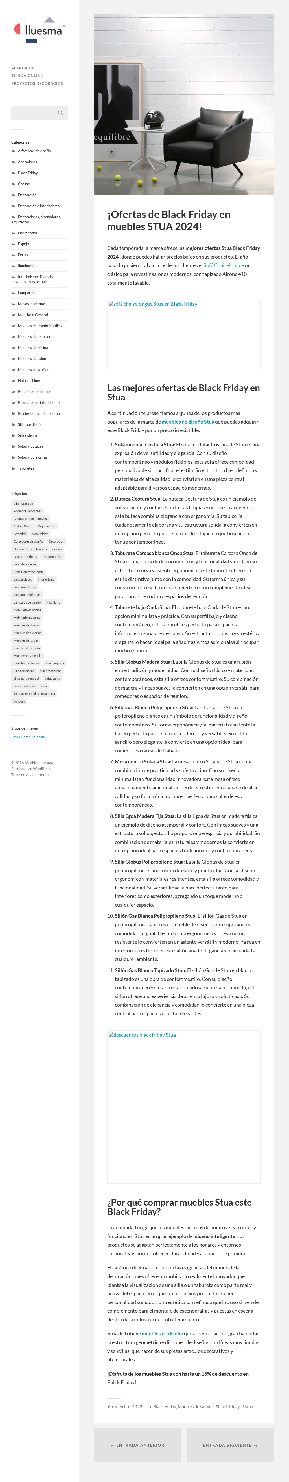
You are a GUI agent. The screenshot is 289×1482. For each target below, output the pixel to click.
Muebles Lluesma (39, 763)
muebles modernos (26, 663)
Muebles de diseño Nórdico (40, 325)
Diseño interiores (25, 556)
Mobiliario (53, 602)
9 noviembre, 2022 (124, 1406)
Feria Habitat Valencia (29, 572)
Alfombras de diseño (34, 151)
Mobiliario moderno (27, 617)
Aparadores (27, 162)
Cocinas (24, 184)
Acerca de (22, 68)
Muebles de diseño (26, 625)
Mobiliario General (33, 314)
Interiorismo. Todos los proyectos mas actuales (32, 279)
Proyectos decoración (37, 83)
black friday (40, 534)
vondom (19, 701)
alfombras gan (23, 503)
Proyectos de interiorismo (39, 402)
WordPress (42, 769)
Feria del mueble (25, 564)
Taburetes (26, 468)
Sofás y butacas (30, 446)
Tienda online (27, 75)
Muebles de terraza (27, 648)
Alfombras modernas (28, 511)
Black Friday (28, 173)
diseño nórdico (52, 556)
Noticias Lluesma (32, 380)
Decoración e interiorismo (39, 206)
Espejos (24, 243)
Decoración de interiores (30, 549)
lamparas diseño (25, 587)
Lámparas (26, 292)
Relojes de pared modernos (40, 413)
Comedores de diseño (28, 541)
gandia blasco (23, 579)
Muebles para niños (33, 369)
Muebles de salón (32, 358)
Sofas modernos (24, 686)
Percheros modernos (34, 391)
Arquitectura (46, 526)
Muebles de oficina (33, 347)
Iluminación (27, 265)
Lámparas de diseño (27, 602)
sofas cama (52, 678)
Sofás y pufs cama (32, 457)
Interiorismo (46, 579)
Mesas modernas (32, 303)
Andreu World (23, 526)
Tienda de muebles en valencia (34, 693)
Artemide (20, 534)
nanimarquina (54, 663)
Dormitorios (28, 233)
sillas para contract (26, 678)
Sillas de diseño (30, 424)
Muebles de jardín (26, 640)
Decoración (27, 195)
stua (44, 686)
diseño (57, 549)
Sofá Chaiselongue (223, 265)
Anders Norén (37, 774)
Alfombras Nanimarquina (31, 518)
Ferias (23, 254)
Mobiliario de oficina (27, 610)
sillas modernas (50, 671)
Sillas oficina (28, 435)
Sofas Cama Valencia (28, 737)
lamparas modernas (27, 594)
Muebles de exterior (34, 336)
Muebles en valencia (27, 655)
